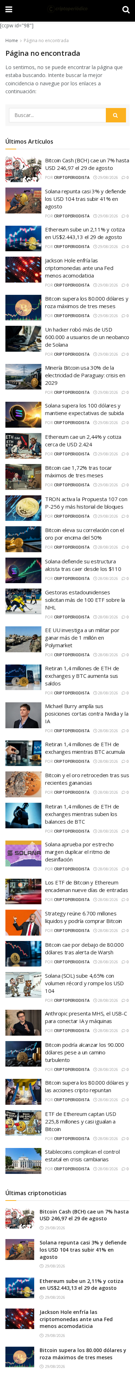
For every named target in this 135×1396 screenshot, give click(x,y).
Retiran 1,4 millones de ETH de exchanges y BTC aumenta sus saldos (82, 676)
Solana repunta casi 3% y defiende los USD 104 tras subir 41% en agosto (85, 199)
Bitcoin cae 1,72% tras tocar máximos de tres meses (78, 471)
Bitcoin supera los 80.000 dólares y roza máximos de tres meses (87, 302)
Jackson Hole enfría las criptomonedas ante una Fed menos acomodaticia (79, 268)
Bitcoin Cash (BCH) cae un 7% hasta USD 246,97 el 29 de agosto (87, 164)
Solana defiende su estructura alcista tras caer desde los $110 (83, 565)
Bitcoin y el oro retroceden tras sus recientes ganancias (87, 778)
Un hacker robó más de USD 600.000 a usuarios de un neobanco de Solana (87, 337)
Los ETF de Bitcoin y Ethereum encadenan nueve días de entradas (86, 886)
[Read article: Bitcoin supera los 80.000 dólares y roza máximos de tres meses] (19, 1357)
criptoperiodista (72, 177)
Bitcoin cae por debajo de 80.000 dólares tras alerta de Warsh (84, 948)
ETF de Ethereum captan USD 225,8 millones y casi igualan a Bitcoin (80, 1121)
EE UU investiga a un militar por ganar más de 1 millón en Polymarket (82, 637)
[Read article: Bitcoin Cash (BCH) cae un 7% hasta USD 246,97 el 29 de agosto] (19, 1218)
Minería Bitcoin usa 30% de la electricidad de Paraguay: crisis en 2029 (85, 375)
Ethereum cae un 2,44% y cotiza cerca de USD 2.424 (83, 440)
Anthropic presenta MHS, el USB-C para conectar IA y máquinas (86, 1017)
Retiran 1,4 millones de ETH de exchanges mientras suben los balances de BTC (82, 814)
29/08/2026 (107, 177)
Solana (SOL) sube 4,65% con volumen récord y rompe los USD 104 (84, 983)
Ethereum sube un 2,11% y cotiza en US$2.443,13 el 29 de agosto (85, 233)
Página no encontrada (46, 40)
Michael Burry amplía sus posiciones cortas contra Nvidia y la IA (86, 713)
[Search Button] (116, 115)
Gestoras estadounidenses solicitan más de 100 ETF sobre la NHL (85, 600)
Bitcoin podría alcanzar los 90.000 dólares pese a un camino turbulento (84, 1052)
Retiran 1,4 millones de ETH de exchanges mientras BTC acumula (85, 747)
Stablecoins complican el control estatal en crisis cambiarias (82, 1155)
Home (11, 40)
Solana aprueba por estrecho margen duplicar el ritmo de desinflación (79, 852)
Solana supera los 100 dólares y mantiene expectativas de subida (84, 409)
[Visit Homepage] (67, 9)
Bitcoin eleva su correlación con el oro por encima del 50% (84, 533)
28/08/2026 (107, 547)
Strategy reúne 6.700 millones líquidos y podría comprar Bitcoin (83, 917)
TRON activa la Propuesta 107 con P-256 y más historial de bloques (86, 502)
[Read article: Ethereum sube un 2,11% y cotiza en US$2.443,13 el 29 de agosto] (19, 1288)
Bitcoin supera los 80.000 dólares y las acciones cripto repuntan (87, 1086)
